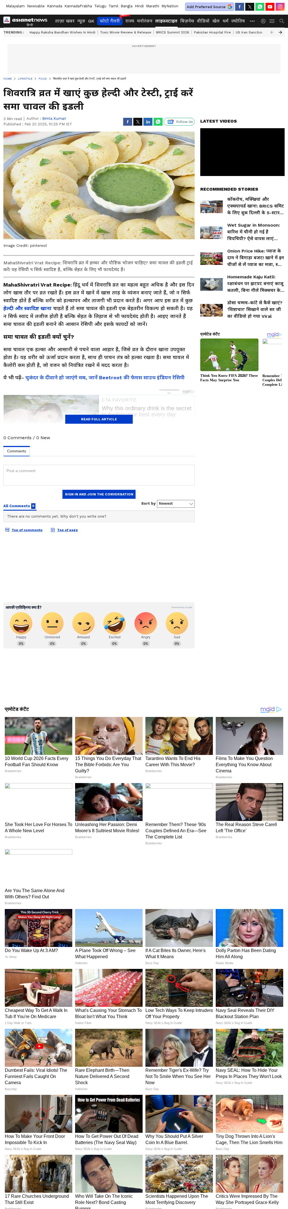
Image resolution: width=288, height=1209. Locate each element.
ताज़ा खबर (65, 21)
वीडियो (203, 21)
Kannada (54, 6)
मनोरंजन (144, 21)
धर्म (225, 21)
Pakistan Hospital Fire (212, 32)
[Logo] (27, 21)
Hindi (139, 6)
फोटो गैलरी (110, 21)
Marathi (152, 6)
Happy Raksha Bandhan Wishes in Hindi (62, 32)
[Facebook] (239, 7)
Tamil (113, 6)
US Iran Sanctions (250, 32)
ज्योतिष (238, 21)
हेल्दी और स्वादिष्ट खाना (27, 308)
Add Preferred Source (206, 7)
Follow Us (184, 122)
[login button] (264, 21)
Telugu (100, 6)
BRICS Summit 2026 (172, 32)
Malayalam (15, 6)
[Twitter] (249, 7)
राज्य (129, 21)
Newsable (36, 6)
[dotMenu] (252, 21)
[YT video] (270, 7)
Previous (272, 32)
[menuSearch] (282, 21)
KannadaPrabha (78, 6)
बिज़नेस (187, 21)
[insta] (280, 7)
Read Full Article (99, 419)
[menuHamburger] (272, 21)
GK (91, 21)
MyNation (169, 6)
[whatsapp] (259, 7)
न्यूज (81, 21)
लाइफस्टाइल (166, 21)
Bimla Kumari (54, 118)
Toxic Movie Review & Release (125, 32)
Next (280, 32)
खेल (216, 21)
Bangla (126, 6)
